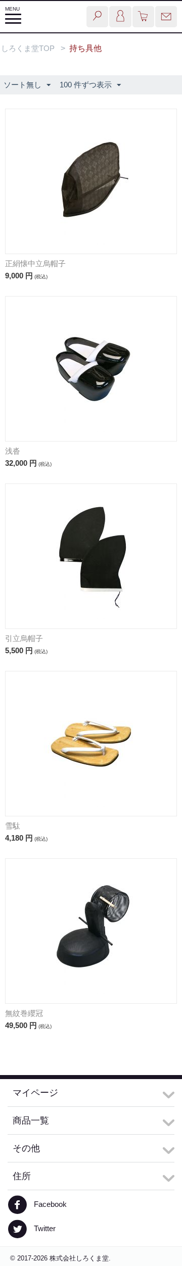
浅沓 (12, 451)
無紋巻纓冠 (24, 1013)
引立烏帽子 (24, 638)
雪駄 (12, 825)
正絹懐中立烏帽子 (35, 263)
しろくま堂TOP (28, 48)
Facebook (49, 1204)
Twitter (44, 1228)
